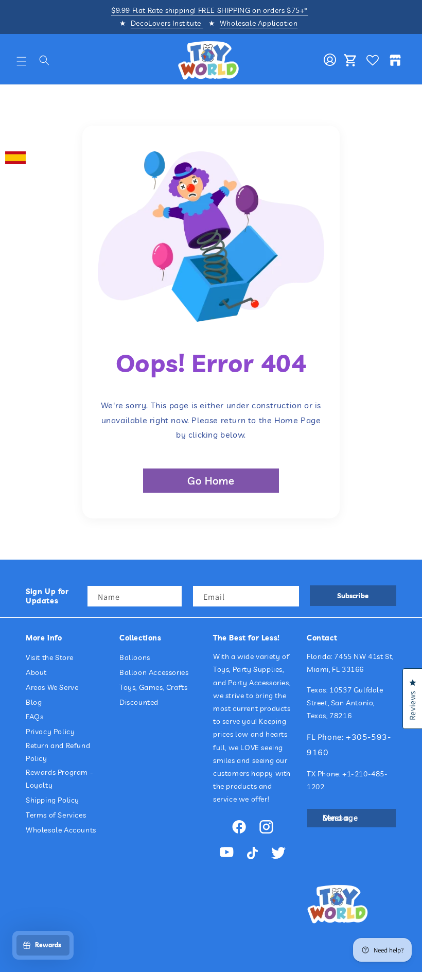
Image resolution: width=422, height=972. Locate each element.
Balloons (134, 657)
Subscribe (352, 596)
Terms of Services (56, 815)
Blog (34, 702)
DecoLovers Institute (167, 23)
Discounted (139, 702)
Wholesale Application (259, 23)
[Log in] (330, 60)
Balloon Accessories (153, 672)
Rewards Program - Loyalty (59, 779)
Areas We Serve (52, 687)
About (36, 672)
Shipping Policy (52, 800)
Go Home (211, 480)
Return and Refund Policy (58, 752)
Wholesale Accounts (61, 830)
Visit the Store (50, 657)
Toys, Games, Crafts (153, 687)
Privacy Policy (50, 731)
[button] (21, 61)
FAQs (34, 716)
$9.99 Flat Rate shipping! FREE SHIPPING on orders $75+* (209, 10)
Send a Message (340, 818)
